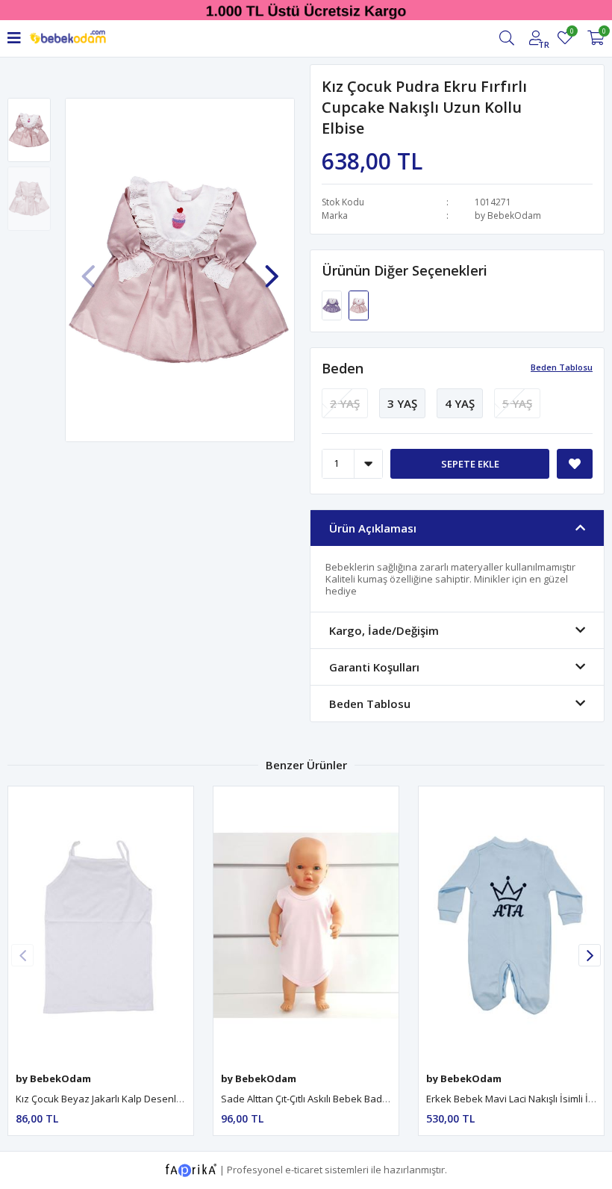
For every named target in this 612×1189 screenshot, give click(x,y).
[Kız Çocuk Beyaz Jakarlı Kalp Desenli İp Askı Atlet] (100, 925)
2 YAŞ (345, 403)
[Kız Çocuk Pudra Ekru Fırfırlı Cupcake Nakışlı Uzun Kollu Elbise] (358, 304)
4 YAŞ (460, 403)
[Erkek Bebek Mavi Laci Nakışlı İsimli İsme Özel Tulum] (511, 925)
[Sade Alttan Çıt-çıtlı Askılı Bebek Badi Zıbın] (306, 925)
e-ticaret (303, 1169)
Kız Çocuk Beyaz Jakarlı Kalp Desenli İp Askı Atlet (124, 1098)
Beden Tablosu (562, 367)
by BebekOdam (508, 215)
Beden (342, 368)
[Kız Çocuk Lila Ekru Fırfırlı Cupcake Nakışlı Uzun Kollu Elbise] (332, 304)
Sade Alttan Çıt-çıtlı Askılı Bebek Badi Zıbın (315, 1098)
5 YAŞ (517, 403)
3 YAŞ (402, 403)
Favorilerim (571, 33)
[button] (272, 269)
